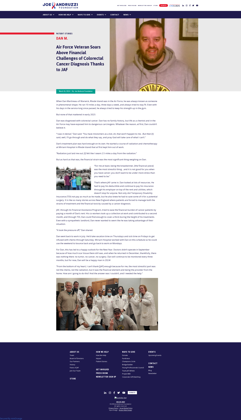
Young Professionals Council (133, 367)
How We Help (64, 14)
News (126, 14)
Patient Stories (64, 33)
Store (155, 5)
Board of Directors (77, 358)
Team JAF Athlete (128, 371)
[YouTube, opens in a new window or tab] (197, 5)
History (72, 364)
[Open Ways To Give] (92, 14)
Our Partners (75, 361)
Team (72, 355)
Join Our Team (75, 371)
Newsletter (152, 373)
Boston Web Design (125, 410)
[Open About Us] (53, 14)
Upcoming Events (154, 355)
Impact (98, 358)
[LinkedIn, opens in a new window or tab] (183, 5)
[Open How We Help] (72, 14)
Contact (114, 14)
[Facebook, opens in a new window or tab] (189, 5)
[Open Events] (105, 14)
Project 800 (126, 374)
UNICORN (174, 5)
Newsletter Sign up (145, 5)
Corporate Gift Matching (131, 377)
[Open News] (130, 14)
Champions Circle (128, 361)
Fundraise (126, 358)
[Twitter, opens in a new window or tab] (193, 5)
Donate (163, 5)
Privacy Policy (113, 408)
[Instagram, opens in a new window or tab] (186, 5)
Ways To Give (84, 14)
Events (100, 14)
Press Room (132, 5)
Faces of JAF (74, 367)
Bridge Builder (127, 364)
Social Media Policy (126, 408)
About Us (47, 14)
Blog (150, 370)
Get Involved (122, 5)
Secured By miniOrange (11, 418)
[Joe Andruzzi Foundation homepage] (60, 5)
